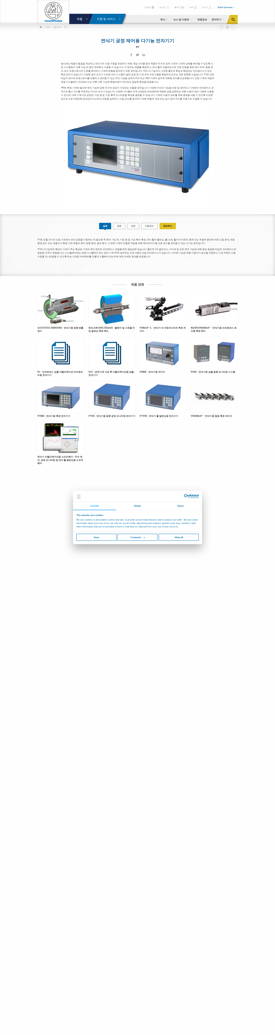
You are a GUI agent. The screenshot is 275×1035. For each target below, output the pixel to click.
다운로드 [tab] (149, 226)
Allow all (178, 537)
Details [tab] (137, 505)
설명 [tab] (105, 226)
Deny (96, 537)
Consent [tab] (94, 505)
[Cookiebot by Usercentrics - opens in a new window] (186, 496)
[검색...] (234, 19)
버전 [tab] (133, 226)
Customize (135, 537)
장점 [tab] (119, 226)
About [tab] (180, 505)
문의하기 (167, 226)
